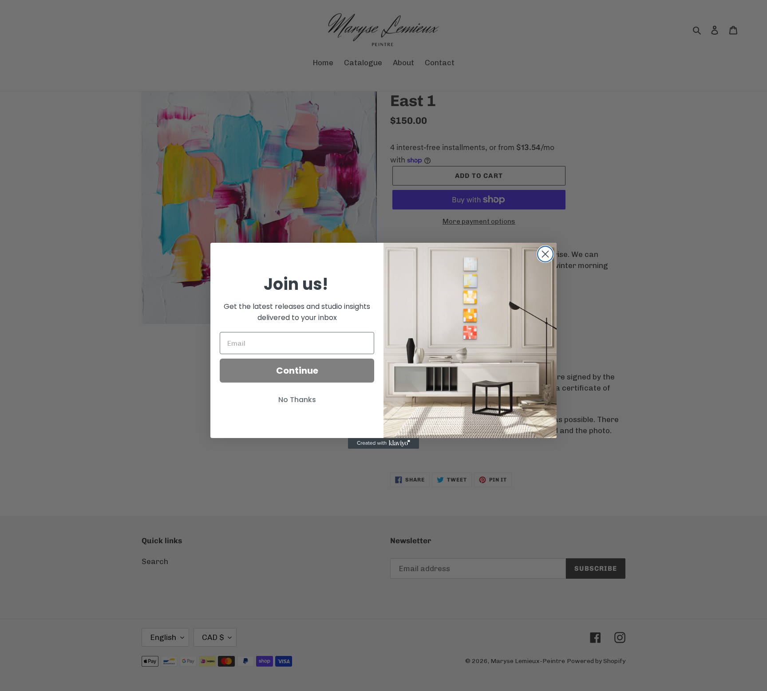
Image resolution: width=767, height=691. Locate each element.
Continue (297, 370)
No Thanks (297, 400)
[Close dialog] (545, 254)
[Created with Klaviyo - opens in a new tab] (383, 443)
